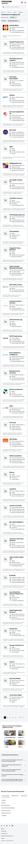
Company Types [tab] (5, 795)
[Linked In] (1, 825)
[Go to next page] (23, 717)
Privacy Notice (4, 831)
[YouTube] (12, 825)
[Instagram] (9, 825)
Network (5, 3)
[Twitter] (6, 825)
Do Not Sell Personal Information (7, 835)
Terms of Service (4, 833)
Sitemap (2, 838)
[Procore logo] (7, 1)
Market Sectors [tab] (15, 795)
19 (20, 717)
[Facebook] (4, 825)
